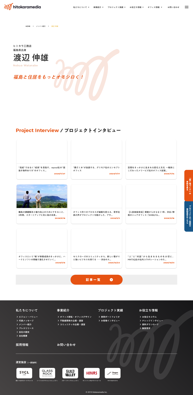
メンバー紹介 (41, 26)
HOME (28, 26)
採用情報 (22, 345)
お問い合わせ (173, 7)
